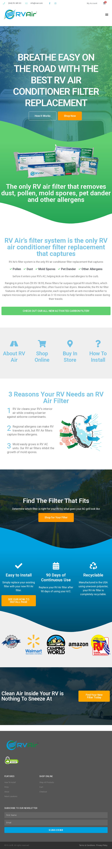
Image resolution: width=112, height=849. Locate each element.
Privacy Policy (101, 845)
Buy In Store (70, 356)
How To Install (98, 356)
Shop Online (42, 356)
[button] (106, 14)
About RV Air (14, 356)
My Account (92, 3)
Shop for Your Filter (56, 517)
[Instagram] (55, 3)
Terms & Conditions (87, 845)
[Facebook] (49, 3)
